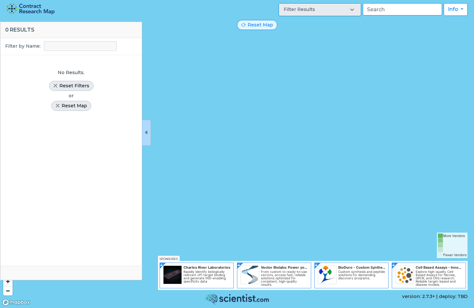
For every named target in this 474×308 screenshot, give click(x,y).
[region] (237, 154)
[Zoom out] (8, 290)
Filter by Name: (23, 46)
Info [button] (453, 9)
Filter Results (299, 9)
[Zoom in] (8, 281)
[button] (320, 9)
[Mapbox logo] (16, 302)
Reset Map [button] (260, 25)
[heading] (30, 8)
